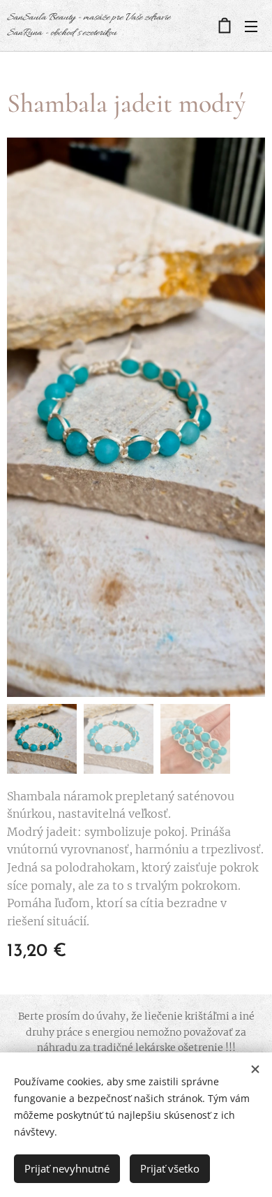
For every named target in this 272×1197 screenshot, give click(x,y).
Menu (251, 26)
